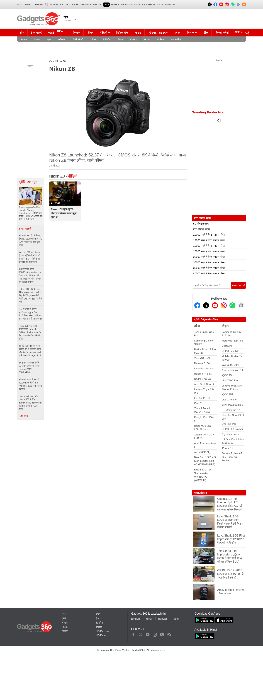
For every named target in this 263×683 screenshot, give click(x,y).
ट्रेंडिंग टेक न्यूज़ (28, 182)
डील (205, 32)
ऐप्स (49, 39)
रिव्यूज (76, 32)
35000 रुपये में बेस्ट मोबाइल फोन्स (209, 267)
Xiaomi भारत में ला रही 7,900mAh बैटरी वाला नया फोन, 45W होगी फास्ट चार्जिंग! (30, 384)
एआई (55, 32)
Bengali (162, 618)
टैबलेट (37, 39)
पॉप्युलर (225, 325)
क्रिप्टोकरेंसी (222, 32)
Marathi (170, 4)
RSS (64, 614)
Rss (169, 633)
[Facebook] (197, 305)
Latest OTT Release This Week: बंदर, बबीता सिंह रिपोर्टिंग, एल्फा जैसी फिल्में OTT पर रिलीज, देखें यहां (30, 295)
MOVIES (54, 4)
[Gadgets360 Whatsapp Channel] (232, 305)
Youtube (147, 633)
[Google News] (241, 305)
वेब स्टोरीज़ (176, 39)
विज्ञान (120, 39)
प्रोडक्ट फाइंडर (157, 32)
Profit (39, 4)
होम (22, 32)
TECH (106, 4)
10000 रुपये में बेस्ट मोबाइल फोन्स (209, 234)
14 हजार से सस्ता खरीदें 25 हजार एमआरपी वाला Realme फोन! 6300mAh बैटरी (29, 367)
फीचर (90, 32)
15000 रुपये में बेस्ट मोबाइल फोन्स (209, 245)
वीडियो (103, 32)
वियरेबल (160, 39)
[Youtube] (215, 305)
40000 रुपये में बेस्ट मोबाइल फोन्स (209, 273)
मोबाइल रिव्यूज (200, 492)
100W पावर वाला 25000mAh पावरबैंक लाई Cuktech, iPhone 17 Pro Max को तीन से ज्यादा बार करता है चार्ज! (30, 275)
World (29, 4)
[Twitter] (206, 305)
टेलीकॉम (106, 39)
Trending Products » (207, 112)
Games (115, 4)
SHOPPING (126, 4)
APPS (137, 4)
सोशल (147, 39)
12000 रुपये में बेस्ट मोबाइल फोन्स (209, 240)
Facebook (133, 633)
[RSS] (244, 4)
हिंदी (46, 4)
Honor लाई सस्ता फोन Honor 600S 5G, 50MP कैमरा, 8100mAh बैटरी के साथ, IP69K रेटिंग (30, 402)
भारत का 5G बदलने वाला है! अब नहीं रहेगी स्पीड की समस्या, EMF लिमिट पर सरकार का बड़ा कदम (29, 257)
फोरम (178, 32)
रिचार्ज (190, 32)
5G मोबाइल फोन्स (201, 223)
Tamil (176, 618)
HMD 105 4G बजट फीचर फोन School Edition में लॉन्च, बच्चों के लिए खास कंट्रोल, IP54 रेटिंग (30, 332)
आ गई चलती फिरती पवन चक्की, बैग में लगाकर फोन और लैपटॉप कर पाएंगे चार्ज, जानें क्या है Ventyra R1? (30, 351)
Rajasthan (148, 4)
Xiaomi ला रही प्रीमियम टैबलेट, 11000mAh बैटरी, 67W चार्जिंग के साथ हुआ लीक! (30, 240)
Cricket (65, 4)
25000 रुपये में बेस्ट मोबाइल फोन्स (209, 256)
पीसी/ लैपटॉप (78, 39)
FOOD (75, 4)
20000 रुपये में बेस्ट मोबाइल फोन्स (209, 251)
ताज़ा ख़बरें (25, 229)
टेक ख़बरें (36, 32)
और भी (23, 416)
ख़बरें (64, 618)
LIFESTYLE (85, 4)
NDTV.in (101, 635)
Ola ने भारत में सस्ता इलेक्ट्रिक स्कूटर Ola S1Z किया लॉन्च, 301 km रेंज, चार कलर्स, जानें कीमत (30, 314)
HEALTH (97, 4)
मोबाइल (24, 39)
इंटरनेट (133, 39)
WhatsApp (162, 633)
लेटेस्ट (197, 325)
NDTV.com (102, 631)
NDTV (20, 4)
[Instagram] (224, 305)
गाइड (138, 32)
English (135, 618)
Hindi (149, 618)
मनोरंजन (61, 39)
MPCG (160, 4)
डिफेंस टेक (122, 32)
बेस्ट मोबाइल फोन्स (201, 229)
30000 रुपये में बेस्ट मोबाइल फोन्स (209, 262)
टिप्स (94, 39)
